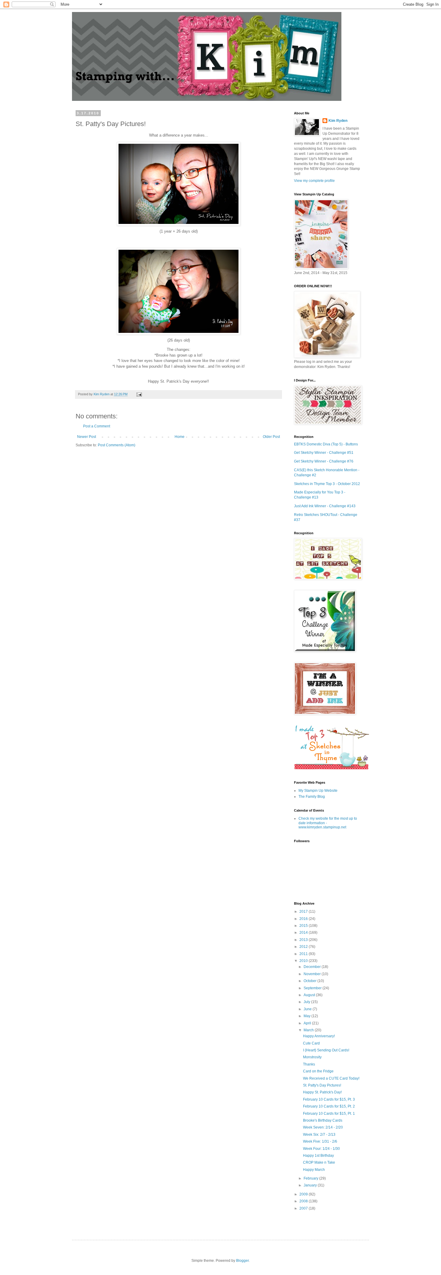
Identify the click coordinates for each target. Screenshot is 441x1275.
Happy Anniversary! (319, 1036)
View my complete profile (314, 181)
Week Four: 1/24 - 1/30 (321, 1149)
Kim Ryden (337, 121)
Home (179, 437)
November (313, 974)
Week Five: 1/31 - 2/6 (320, 1141)
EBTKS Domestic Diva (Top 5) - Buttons (326, 444)
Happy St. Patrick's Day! (322, 1092)
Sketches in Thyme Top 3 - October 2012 (327, 484)
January (311, 1185)
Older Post (271, 437)
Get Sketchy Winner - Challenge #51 (323, 453)
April (308, 1023)
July (307, 1002)
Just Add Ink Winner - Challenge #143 (325, 506)
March (309, 1030)
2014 (304, 932)
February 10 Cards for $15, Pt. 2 (329, 1106)
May (307, 1016)
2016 (304, 919)
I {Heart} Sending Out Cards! (326, 1050)
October (310, 981)
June (308, 1009)
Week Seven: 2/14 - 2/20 (323, 1127)
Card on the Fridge (318, 1071)
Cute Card (311, 1043)
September (313, 988)
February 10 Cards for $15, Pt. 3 (329, 1099)
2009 (304, 1194)
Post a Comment (96, 426)
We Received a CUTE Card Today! (331, 1078)
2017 (304, 911)
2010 (304, 961)
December (313, 967)
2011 (304, 954)
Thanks (309, 1064)
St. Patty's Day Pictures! (322, 1085)
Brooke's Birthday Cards (322, 1120)
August (310, 995)
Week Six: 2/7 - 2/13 (319, 1134)
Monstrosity (312, 1057)
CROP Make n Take (319, 1162)
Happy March (314, 1170)
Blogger (242, 1260)
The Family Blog (311, 796)
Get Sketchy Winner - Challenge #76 (323, 461)
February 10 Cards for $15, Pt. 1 (329, 1113)
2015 (304, 926)
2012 (304, 947)
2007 (304, 1208)
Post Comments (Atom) (116, 445)
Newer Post (86, 437)
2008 (304, 1201)
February (311, 1178)
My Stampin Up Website (318, 790)
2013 (304, 940)
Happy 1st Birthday (318, 1155)
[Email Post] (138, 394)
